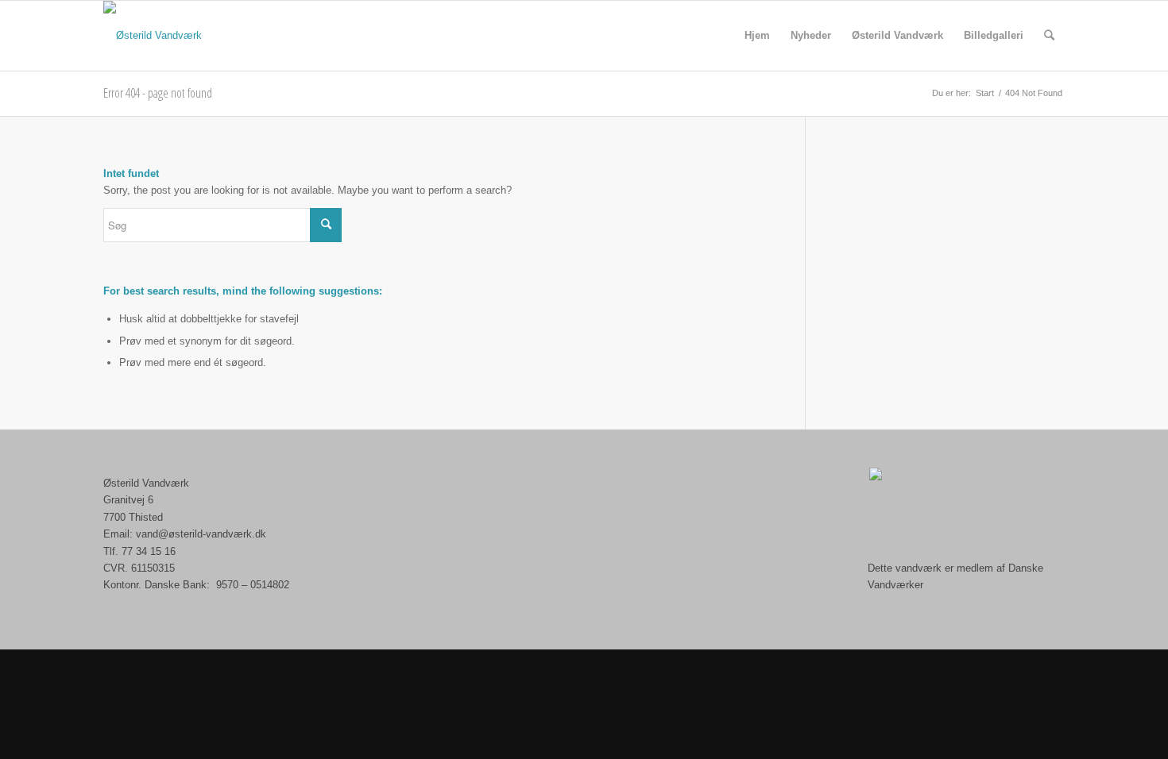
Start (985, 93)
